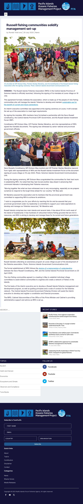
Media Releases (10, 482)
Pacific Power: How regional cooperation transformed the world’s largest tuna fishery (63, 315)
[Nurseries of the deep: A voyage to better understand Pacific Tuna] (45, 325)
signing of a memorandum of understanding (55, 268)
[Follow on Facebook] (5, 494)
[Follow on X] (13, 494)
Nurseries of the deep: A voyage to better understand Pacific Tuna (62, 324)
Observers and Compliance (9, 387)
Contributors (8, 460)
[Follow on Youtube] (9, 494)
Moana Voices (9, 479)
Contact (7, 467)
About (6, 453)
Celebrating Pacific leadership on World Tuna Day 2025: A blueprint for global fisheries (64, 351)
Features (60, 327)
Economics (4, 376)
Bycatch (3, 366)
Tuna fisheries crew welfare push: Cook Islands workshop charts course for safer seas (64, 333)
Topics (6, 457)
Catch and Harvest (6, 371)
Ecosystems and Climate (9, 381)
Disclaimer (8, 464)
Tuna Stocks (4, 392)
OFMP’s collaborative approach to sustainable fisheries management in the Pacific (63, 342)
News (37, 32)
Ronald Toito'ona (15, 32)
